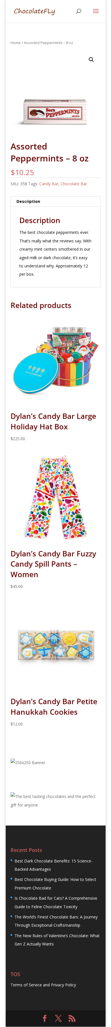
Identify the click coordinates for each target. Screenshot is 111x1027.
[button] (91, 60)
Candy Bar (48, 183)
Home (16, 42)
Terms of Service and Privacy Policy (43, 985)
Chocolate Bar (74, 183)
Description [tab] (28, 201)
